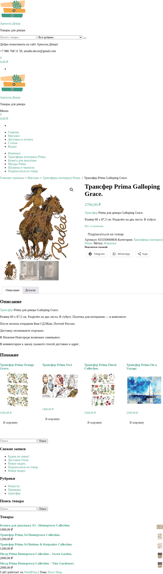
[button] (71, 189)
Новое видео (16, 470)
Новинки (14, 153)
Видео (12, 146)
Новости (14, 486)
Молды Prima (17, 164)
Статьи (12, 143)
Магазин (14, 136)
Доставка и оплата (20, 139)
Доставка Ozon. (18, 460)
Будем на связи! (18, 456)
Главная (13, 132)
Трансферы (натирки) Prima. (27, 157)
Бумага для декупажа (22, 160)
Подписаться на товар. (23, 467)
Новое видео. (17, 463)
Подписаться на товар (23, 171)
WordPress (31, 572)
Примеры (14, 489)
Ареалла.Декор (10, 23)
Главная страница (12, 178)
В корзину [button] (10, 422)
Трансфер (91, 212)
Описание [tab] (12, 290)
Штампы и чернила (21, 167)
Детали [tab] (30, 290)
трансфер (14, 493)
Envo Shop (55, 572)
